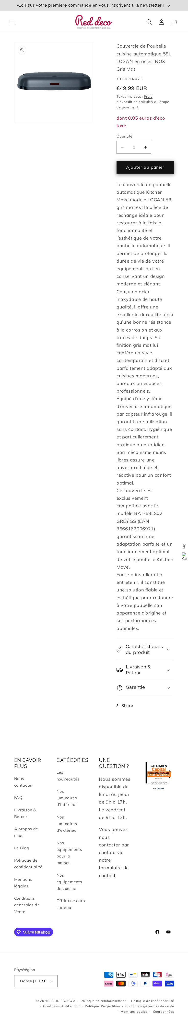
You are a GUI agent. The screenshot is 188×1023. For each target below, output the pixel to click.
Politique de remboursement (103, 1001)
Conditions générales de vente (149, 1006)
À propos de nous (26, 832)
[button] (12, 22)
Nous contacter (23, 782)
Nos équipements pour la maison (69, 852)
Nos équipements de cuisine (69, 882)
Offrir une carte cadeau (72, 904)
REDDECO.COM (62, 1001)
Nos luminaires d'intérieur (67, 798)
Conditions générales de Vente (27, 905)
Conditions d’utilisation (61, 1006)
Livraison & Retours (25, 813)
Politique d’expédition (102, 1006)
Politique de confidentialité (28, 863)
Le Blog (21, 847)
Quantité (124, 136)
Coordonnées (163, 1011)
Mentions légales (23, 882)
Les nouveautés (68, 775)
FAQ (18, 797)
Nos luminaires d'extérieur (67, 824)
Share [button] (127, 705)
